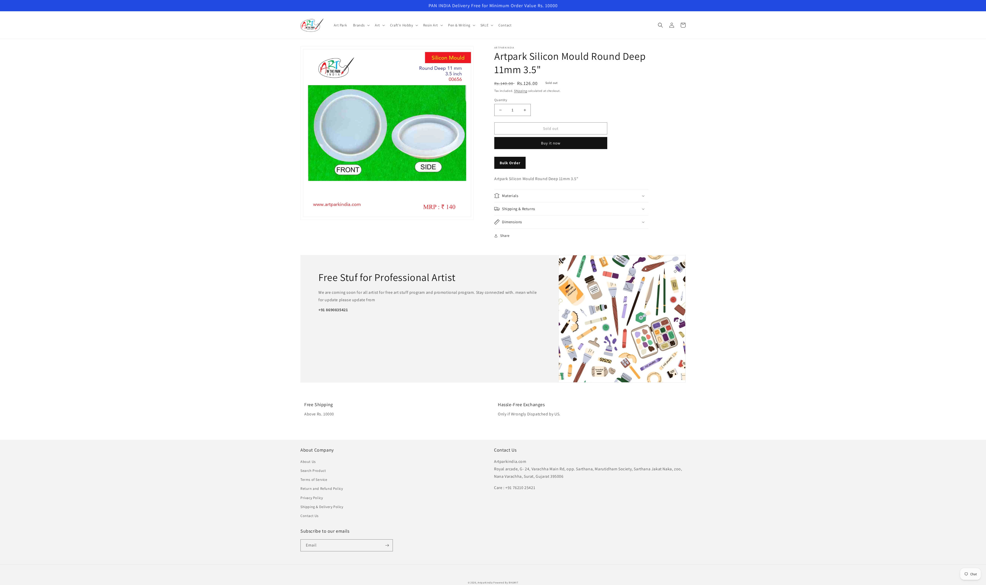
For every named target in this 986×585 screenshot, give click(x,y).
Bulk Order (510, 162)
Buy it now (551, 143)
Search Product (313, 470)
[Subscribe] (387, 545)
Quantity (500, 100)
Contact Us (309, 515)
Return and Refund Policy (321, 488)
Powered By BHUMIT (505, 582)
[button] (361, 25)
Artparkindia (485, 582)
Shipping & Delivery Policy (321, 506)
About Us (308, 461)
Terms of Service (313, 479)
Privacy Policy (311, 497)
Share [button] (505, 235)
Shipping (520, 91)
